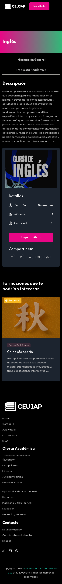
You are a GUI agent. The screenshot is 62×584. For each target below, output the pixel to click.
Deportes (8, 497)
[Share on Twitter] (21, 257)
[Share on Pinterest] (38, 257)
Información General (31, 59)
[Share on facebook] (12, 257)
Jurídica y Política (12, 476)
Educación (8, 508)
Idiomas (7, 471)
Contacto (8, 424)
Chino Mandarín (20, 352)
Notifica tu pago (12, 529)
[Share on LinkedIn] (30, 257)
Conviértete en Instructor (17, 535)
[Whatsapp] (17, 550)
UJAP (5, 441)
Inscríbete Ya (39, 7)
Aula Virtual (9, 429)
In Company (9, 435)
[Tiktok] (4, 550)
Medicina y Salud (12, 482)
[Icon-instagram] (10, 550)
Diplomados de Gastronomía (19, 491)
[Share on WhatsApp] (47, 257)
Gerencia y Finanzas (14, 514)
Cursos (31, 17)
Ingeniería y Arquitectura (16, 503)
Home (20, 17)
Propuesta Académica (31, 70)
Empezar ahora (31, 237)
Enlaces (6, 541)
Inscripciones (10, 465)
